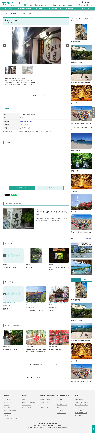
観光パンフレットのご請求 (82, 402)
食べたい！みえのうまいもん (12, 410)
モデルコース (7, 413)
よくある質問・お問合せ (81, 405)
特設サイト (71, 8)
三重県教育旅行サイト (45, 399)
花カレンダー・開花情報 (28, 402)
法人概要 (59, 399)
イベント (6, 405)
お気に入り (38, 95)
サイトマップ (78, 410)
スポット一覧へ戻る (36, 378)
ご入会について (61, 402)
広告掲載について (62, 405)
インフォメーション (27, 407)
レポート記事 (7, 399)
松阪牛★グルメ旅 (56, 8)
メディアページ (61, 413)
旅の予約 (6, 415)
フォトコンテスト (26, 405)
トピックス (10, 8)
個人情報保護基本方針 (81, 413)
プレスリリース (44, 407)
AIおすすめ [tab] (86, 280)
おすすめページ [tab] (76, 280)
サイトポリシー (79, 415)
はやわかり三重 (79, 399)
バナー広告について (86, 238)
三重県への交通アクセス (10, 418)
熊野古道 (41, 8)
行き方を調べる (50, 188)
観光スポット (14, 14)
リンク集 (77, 407)
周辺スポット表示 (22, 188)
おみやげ (86, 8)
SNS (58, 407)
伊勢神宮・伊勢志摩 (25, 8)
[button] (67, 45)
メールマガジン (61, 410)
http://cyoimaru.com (26, 121)
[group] (13, 258)
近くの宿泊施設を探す (36, 364)
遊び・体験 (7, 407)
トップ (5, 14)
